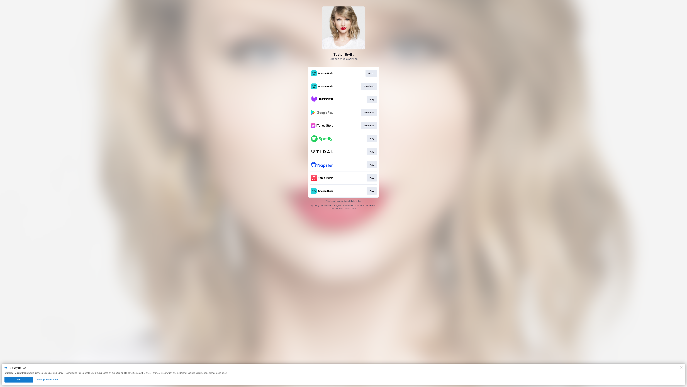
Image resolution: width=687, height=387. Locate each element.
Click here (368, 205)
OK (18, 379)
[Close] (681, 367)
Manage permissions (47, 379)
